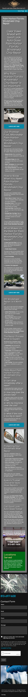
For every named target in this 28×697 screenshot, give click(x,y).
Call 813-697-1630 (14, 126)
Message (3, 625)
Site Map (3, 694)
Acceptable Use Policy (6, 648)
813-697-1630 (8, 596)
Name (2, 604)
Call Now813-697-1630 (14, 543)
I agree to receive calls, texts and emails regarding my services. (13, 637)
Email (2, 611)
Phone (2, 618)
